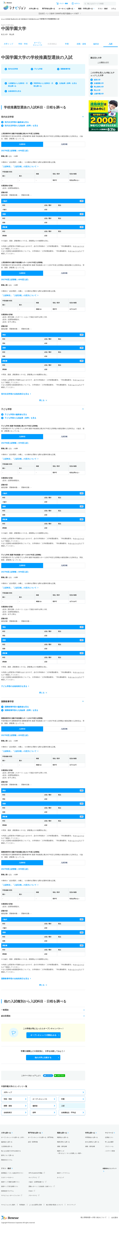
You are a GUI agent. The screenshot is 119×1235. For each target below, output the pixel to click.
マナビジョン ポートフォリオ (10, 1195)
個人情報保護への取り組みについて (94, 1217)
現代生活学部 (13, 69)
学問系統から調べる (91, 1137)
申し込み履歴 (109, 1142)
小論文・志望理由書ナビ (36, 1182)
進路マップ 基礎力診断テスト (10, 1182)
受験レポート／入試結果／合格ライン (40, 1186)
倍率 (34, 1112)
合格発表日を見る (14, 91)
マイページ (109, 1133)
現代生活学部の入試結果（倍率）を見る (21, 126)
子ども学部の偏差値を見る (16, 414)
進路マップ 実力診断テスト (9, 1186)
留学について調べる (7, 1155)
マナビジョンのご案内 (8, 1205)
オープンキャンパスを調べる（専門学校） (41, 1137)
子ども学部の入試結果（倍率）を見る (20, 418)
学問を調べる (90, 1133)
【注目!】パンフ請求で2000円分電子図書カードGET (58, 13)
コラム (113, 9)
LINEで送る (60, 1075)
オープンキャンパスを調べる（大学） (13, 1137)
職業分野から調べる (63, 1142)
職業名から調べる (62, 1137)
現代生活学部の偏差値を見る (17, 122)
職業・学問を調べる (85, 9)
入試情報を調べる (6, 1146)
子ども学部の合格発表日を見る (14, 686)
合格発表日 (8, 1112)
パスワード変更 (110, 1151)
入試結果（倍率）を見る (68, 83)
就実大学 (97, 80)
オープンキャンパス (40, 1099)
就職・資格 (8, 1106)
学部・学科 (8, 1099)
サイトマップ (71, 1205)
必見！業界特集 (33, 1142)
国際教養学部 (65, 69)
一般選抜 (5, 1010)
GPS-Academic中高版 (35, 1173)
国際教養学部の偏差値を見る (17, 707)
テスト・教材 (103, 9)
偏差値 (35, 1106)
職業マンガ (69, 1152)
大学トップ (8, 1092)
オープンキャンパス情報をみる (43, 1035)
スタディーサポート (7, 1177)
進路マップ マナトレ (63, 1173)
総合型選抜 (5, 1016)
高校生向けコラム (6, 1160)
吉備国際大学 (99, 83)
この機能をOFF (103, 62)
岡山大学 (97, 90)
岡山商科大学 (99, 87)
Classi (31, 1191)
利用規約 (22, 1205)
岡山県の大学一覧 (15, 19)
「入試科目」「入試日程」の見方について (18, 166)
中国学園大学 (24, 19)
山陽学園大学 (99, 93)
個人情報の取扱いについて (54, 1205)
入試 (62, 1106)
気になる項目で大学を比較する (11, 1151)
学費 (62, 1099)
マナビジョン (14, 7)
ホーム (3, 19)
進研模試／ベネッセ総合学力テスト (12, 1173)
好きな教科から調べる (92, 1142)
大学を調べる (34, 9)
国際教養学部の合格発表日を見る (15, 979)
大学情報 (7, 19)
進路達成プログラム (7, 1191)
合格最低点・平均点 (68, 1112)
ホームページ (79, 246)
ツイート (49, 1075)
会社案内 (114, 1217)
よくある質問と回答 (35, 1205)
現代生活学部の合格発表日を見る (15, 394)
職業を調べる (62, 1133)
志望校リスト (109, 1137)
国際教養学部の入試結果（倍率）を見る (21, 710)
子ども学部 (38, 69)
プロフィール (109, 1146)
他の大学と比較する (43, 1057)
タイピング (60, 1177)
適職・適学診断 (62, 1146)
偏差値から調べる (6, 1142)
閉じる (42, 400)
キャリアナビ (33, 1177)
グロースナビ (33, 1195)
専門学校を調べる (48, 9)
